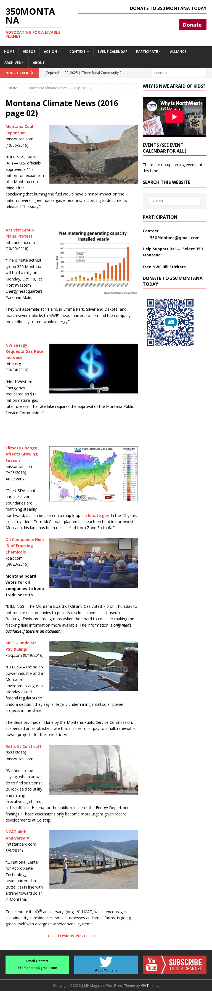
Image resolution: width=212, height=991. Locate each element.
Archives (12, 62)
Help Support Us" (159, 248)
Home (9, 51)
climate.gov (97, 515)
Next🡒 (86, 935)
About (39, 62)
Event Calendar (113, 51)
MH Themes (150, 985)
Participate (147, 51)
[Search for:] (178, 72)
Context (77, 51)
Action (50, 51)
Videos (29, 51)
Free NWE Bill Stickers (164, 266)
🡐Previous (60, 935)
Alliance (178, 51)
